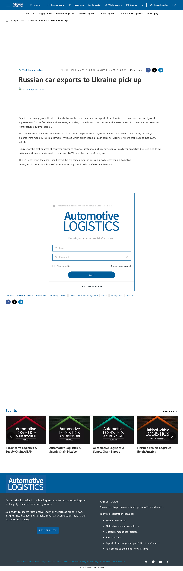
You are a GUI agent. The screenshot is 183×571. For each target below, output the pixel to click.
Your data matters (24, 561)
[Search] (142, 5)
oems (72, 295)
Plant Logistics (108, 13)
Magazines (78, 4)
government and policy (47, 295)
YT (161, 562)
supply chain (117, 295)
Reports (96, 4)
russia (104, 295)
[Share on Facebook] (148, 70)
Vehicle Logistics (87, 13)
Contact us (67, 561)
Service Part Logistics (132, 13)
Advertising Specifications (99, 561)
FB (153, 562)
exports (10, 295)
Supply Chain (45, 13)
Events (36, 4)
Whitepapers (115, 4)
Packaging (152, 13)
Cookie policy (39, 561)
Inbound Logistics (65, 13)
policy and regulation (88, 295)
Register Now (47, 530)
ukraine (129, 295)
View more (168, 411)
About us (50, 561)
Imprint (58, 561)
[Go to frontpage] (18, 5)
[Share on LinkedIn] (160, 70)
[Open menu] (8, 5)
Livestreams (57, 4)
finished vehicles (25, 295)
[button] (11, 436)
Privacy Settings (80, 561)
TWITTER (168, 562)
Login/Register (161, 4)
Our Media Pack (118, 561)
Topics (28, 13)
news (63, 295)
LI (146, 562)
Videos (133, 4)
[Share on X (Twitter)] (154, 70)
